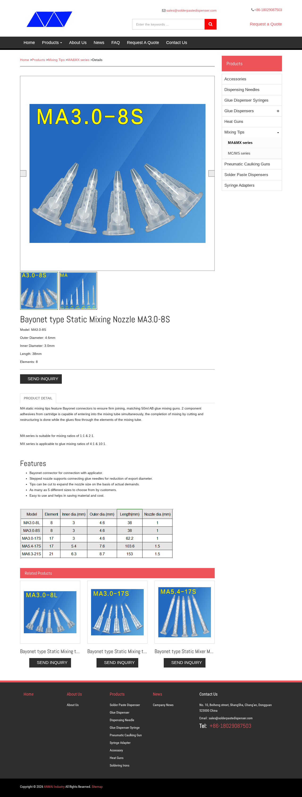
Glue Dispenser (119, 712)
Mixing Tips (56, 60)
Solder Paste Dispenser (125, 705)
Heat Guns (233, 121)
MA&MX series (78, 60)
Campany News (163, 705)
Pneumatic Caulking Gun (126, 735)
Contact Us (176, 42)
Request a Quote (266, 24)
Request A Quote (143, 42)
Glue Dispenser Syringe (125, 727)
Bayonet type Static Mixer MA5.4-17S (185, 651)
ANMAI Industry (54, 786)
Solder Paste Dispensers (246, 174)
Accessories (235, 79)
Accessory (116, 750)
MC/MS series (239, 153)
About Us (78, 42)
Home (29, 42)
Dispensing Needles (242, 89)
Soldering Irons (119, 765)
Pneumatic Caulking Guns (247, 164)
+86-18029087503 (268, 10)
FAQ (115, 42)
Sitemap (97, 786)
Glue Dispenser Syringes (246, 100)
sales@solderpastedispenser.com (191, 10)
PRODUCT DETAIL (38, 398)
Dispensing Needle (122, 720)
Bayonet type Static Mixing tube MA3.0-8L (50, 651)
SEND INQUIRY (43, 378)
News (99, 42)
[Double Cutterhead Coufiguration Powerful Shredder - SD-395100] (50, 612)
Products (50, 42)
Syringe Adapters (239, 185)
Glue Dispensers (239, 111)
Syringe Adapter (120, 743)
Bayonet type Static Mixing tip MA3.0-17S (117, 651)
